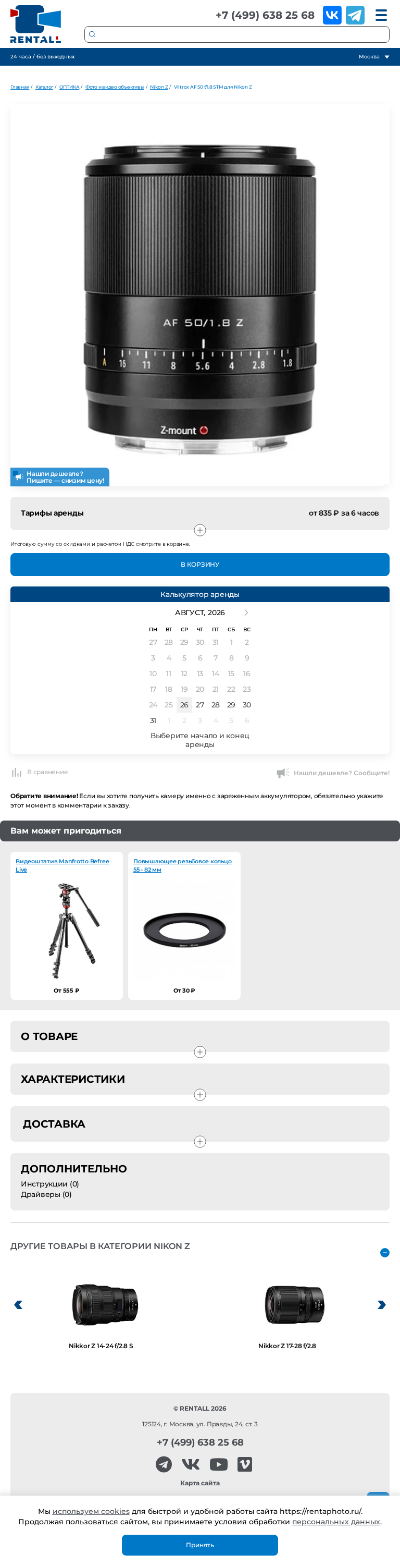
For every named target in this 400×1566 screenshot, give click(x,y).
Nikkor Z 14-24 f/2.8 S (101, 1346)
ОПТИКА (69, 87)
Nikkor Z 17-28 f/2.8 (287, 1346)
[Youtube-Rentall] (218, 1464)
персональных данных (336, 1521)
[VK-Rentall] (190, 1464)
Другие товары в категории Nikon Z (100, 1246)
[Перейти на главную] (35, 24)
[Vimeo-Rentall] (245, 1464)
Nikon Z (159, 87)
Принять (200, 1545)
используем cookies (91, 1511)
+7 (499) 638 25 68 (265, 15)
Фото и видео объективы (114, 87)
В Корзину (200, 564)
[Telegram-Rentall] (164, 1464)
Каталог (44, 87)
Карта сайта (200, 1483)
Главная (19, 87)
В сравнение (47, 772)
